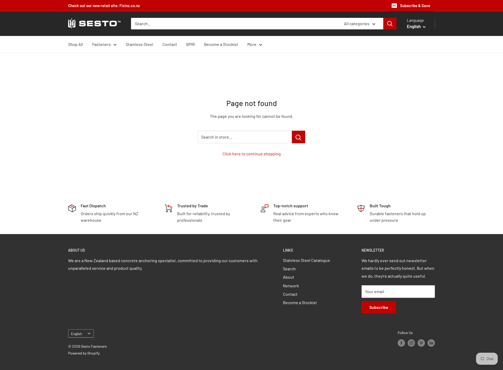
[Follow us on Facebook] (401, 343)
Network (291, 285)
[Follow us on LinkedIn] (431, 343)
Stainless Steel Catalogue (306, 260)
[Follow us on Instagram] (411, 343)
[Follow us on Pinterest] (421, 343)
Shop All (75, 44)
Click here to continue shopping (251, 153)
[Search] (389, 23)
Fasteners (101, 44)
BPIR (190, 44)
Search (289, 268)
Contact (169, 44)
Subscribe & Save (415, 5)
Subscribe (378, 307)
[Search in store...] (298, 137)
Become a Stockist (221, 44)
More (251, 44)
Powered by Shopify (84, 353)
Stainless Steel (139, 44)
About (288, 276)
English (76, 333)
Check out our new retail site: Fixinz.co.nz (104, 5)
